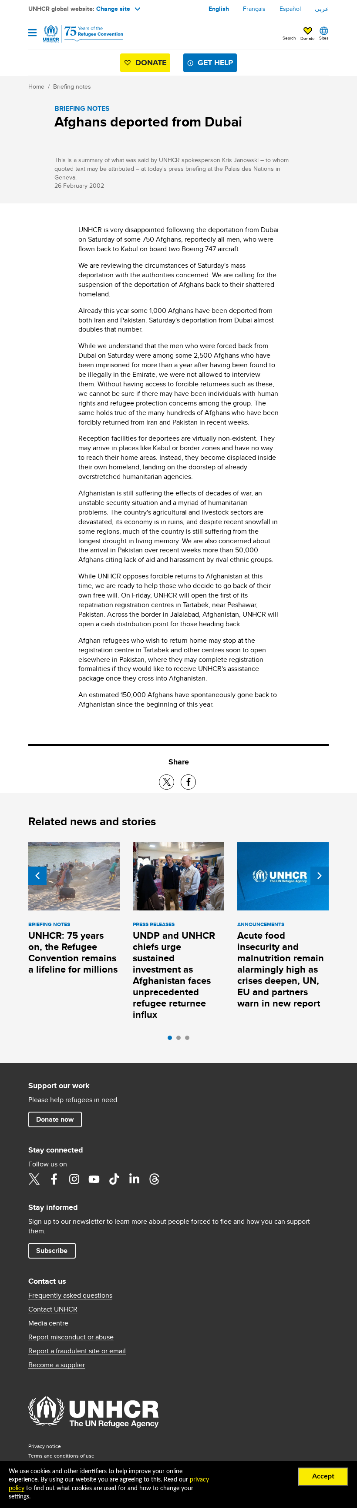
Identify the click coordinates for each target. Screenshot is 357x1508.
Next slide (319, 876)
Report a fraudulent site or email (77, 1351)
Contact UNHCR (52, 1309)
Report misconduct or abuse (71, 1337)
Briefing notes (72, 86)
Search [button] (289, 38)
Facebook (54, 1179)
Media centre (48, 1323)
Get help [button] (215, 62)
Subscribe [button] (51, 1251)
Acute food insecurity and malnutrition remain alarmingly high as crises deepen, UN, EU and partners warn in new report (280, 969)
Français (254, 8)
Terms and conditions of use (61, 1455)
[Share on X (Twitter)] (166, 782)
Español (290, 8)
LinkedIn (134, 1179)
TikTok (114, 1179)
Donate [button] (307, 38)
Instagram (74, 1179)
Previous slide (37, 876)
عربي (322, 8)
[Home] (72, 34)
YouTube (94, 1179)
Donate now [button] (55, 1119)
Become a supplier (56, 1365)
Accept (323, 1476)
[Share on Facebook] (188, 782)
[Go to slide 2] (180, 1040)
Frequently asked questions (70, 1295)
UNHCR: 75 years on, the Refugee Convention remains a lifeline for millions (73, 952)
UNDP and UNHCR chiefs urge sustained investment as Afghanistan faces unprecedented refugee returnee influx (174, 975)
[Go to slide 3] (189, 1040)
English (219, 8)
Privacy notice (44, 1446)
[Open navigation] (32, 33)
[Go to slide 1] (172, 1040)
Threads (154, 1179)
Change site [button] (113, 8)
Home (36, 86)
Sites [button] (324, 38)
